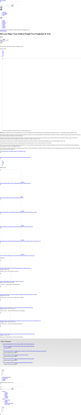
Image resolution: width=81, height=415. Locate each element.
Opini (3, 15)
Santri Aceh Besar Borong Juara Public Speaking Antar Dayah (11, 197)
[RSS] (2, 375)
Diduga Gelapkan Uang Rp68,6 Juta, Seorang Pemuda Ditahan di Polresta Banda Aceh (16, 226)
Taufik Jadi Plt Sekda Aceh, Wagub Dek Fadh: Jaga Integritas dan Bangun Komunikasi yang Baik (18, 212)
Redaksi (1, 40)
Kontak (3, 380)
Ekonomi (1, 30)
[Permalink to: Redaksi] (1, 38)
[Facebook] (2, 50)
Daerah (6, 392)
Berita (22, 196)
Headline (5, 30)
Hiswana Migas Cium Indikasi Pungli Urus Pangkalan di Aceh (14, 151)
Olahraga (6, 397)
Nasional (6, 393)
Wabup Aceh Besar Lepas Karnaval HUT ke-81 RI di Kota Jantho (15, 354)
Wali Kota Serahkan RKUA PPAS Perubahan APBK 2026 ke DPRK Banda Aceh (15, 183)
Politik (6, 394)
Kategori (4, 391)
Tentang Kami (5, 378)
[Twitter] (3, 52)
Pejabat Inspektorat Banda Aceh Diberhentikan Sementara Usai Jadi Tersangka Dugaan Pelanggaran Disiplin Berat (24, 351)
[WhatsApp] (2, 56)
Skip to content (3, 0)
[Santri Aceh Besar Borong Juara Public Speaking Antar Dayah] (10, 196)
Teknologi (4, 12)
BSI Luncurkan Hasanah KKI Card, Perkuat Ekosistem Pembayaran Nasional (17, 362)
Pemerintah (4, 14)
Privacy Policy (7, 404)
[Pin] (3, 55)
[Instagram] (2, 374)
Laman (3, 398)
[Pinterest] (2, 371)
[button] (12, 6)
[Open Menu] (1, 10)
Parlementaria (4, 13)
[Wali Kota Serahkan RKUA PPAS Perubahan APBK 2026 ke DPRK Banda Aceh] (10, 182)
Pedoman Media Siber (6, 377)
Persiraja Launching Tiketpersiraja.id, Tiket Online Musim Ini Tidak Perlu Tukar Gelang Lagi (17, 255)
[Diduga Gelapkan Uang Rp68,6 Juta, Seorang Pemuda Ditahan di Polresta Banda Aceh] (10, 225)
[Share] (1, 43)
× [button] (0, 387)
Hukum (6, 395)
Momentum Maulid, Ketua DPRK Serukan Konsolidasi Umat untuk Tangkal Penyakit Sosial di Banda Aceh (20, 241)
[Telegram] (2, 53)
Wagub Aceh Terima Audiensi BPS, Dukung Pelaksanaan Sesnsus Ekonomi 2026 (18, 358)
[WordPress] (2, 373)
